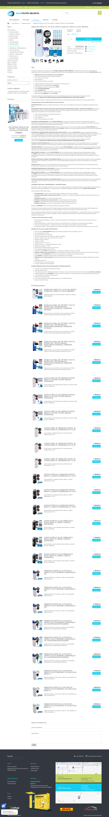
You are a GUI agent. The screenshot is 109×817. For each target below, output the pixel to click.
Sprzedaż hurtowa (12, 68)
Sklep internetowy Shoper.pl (14, 815)
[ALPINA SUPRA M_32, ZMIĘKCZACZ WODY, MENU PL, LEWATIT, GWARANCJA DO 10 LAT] (37, 510)
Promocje (9, 72)
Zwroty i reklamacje (12, 766)
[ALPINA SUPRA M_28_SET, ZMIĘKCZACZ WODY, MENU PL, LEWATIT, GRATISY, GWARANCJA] (37, 542)
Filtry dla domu (11, 30)
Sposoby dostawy (11, 783)
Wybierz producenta (12, 79)
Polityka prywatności (35, 781)
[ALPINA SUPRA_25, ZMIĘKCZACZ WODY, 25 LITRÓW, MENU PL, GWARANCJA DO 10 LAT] (37, 448)
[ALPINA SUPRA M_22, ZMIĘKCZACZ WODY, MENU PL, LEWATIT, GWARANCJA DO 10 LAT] (37, 479)
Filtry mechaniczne (14, 50)
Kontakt (9, 796)
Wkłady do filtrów (12, 64)
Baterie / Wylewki (12, 62)
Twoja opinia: (34, 733)
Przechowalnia (33, 770)
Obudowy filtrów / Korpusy (16, 52)
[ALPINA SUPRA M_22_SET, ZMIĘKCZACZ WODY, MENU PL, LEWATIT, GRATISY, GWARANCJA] (37, 525)
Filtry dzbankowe (13, 42)
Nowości (9, 70)
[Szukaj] (99, 13)
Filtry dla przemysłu (12, 60)
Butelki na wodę (13, 36)
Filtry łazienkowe (13, 58)
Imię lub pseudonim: (36, 727)
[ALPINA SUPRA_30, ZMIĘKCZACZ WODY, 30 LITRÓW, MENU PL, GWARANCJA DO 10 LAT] (37, 463)
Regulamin (33, 783)
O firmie (9, 798)
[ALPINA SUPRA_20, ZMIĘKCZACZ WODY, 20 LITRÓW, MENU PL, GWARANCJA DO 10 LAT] (37, 432)
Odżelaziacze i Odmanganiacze (17, 48)
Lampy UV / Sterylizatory (15, 54)
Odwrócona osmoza (14, 34)
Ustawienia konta (34, 768)
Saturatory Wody (13, 32)
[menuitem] (14, 19)
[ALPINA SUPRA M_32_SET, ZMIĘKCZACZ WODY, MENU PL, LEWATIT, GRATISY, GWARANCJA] (37, 558)
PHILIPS (11, 40)
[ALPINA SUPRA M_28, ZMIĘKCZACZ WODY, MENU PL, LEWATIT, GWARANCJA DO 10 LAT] (37, 494)
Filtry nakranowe (13, 44)
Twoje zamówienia (34, 766)
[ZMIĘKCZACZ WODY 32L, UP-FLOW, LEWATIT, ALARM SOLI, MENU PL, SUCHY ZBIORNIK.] (37, 294)
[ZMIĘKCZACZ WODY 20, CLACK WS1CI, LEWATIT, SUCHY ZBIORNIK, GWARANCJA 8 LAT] (37, 575)
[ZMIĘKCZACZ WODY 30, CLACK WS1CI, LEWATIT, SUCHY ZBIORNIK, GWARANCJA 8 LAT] (37, 608)
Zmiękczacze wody (14, 46)
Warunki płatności (11, 781)
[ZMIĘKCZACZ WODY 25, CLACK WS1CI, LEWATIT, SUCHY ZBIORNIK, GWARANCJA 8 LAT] (37, 592)
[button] (90, 46)
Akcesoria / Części (12, 66)
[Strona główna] (23, 13)
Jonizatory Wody (13, 38)
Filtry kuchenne (13, 56)
